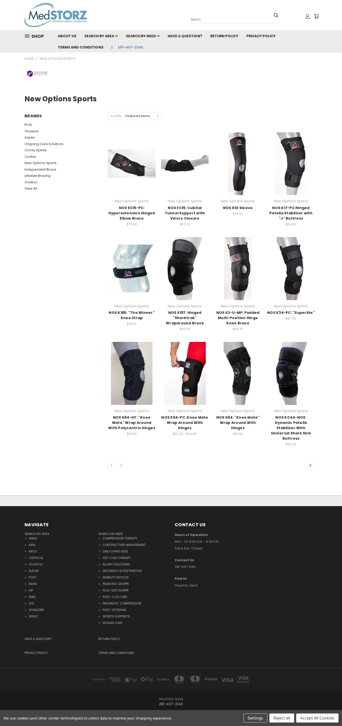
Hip (31, 590)
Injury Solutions (116, 564)
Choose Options (132, 172)
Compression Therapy (120, 538)
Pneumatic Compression (122, 603)
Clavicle (36, 564)
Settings (255, 718)
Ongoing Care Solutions (44, 144)
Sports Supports (116, 616)
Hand (33, 584)
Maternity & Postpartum (122, 571)
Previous (329, 706)
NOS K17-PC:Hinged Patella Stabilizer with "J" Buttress (290, 213)
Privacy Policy (261, 36)
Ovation (31, 182)
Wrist (33, 616)
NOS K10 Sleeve (238, 207)
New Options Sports (41, 163)
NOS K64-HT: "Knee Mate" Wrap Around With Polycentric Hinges (131, 422)
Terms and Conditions (80, 47)
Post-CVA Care (115, 597)
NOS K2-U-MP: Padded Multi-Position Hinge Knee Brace (238, 318)
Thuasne (32, 131)
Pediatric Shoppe (116, 584)
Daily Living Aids (115, 551)
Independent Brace (40, 169)
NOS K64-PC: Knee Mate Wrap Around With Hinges (184, 422)
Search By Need (141, 36)
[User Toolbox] (307, 16)
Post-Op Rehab (114, 610)
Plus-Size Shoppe (116, 590)
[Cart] (316, 16)
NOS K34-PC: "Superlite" (291, 312)
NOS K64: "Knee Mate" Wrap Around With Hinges (238, 422)
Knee (32, 597)
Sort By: (116, 116)
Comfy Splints (36, 150)
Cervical (36, 558)
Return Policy (224, 36)
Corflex (30, 156)
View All (31, 188)
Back (33, 551)
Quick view (132, 153)
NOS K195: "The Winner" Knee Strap (132, 315)
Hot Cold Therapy (117, 558)
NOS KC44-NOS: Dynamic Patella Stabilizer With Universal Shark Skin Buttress (291, 428)
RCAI (28, 124)
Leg (31, 603)
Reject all (281, 718)
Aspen (30, 137)
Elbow (34, 571)
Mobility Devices (116, 577)
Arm (32, 545)
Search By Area (99, 36)
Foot (33, 577)
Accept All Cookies (317, 718)
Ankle (33, 538)
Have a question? (185, 36)
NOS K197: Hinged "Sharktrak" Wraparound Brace (185, 318)
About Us (67, 36)
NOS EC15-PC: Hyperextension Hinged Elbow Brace (131, 213)
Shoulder (36, 610)
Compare (130, 163)
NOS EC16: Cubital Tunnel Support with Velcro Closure (185, 213)
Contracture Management (124, 545)
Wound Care (113, 623)
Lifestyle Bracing (38, 175)
